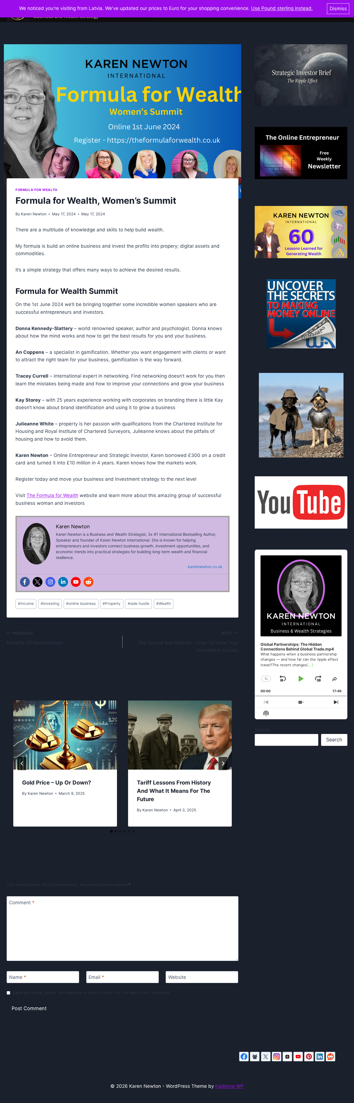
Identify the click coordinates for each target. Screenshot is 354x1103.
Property (112, 603)
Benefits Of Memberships (35, 638)
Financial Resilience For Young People (303, 844)
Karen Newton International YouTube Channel (301, 535)
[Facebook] (25, 582)
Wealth (163, 603)
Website (177, 977)
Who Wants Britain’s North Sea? (297, 805)
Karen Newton (33, 214)
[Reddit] (88, 582)
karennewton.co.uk (205, 566)
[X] (265, 1056)
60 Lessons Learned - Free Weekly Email (301, 265)
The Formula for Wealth (52, 495)
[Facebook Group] (254, 1056)
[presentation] (65, 735)
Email (96, 977)
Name (17, 977)
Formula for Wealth (36, 190)
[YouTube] (298, 1056)
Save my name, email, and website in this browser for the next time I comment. (92, 992)
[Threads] (287, 1056)
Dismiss (338, 8)
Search (262, 730)
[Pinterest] (309, 1056)
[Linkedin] (63, 582)
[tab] (111, 831)
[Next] (222, 763)
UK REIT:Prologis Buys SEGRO (295, 790)
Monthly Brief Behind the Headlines (301, 113)
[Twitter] (38, 582)
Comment (22, 902)
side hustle (138, 603)
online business (81, 603)
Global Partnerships (284, 775)
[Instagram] (50, 582)
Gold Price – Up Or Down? (56, 782)
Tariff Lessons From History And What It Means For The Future (174, 791)
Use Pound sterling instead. (282, 8)
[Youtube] (76, 582)
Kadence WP (229, 1086)
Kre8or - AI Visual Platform (301, 462)
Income (26, 603)
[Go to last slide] (22, 763)
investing (50, 603)
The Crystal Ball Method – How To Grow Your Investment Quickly (188, 642)
